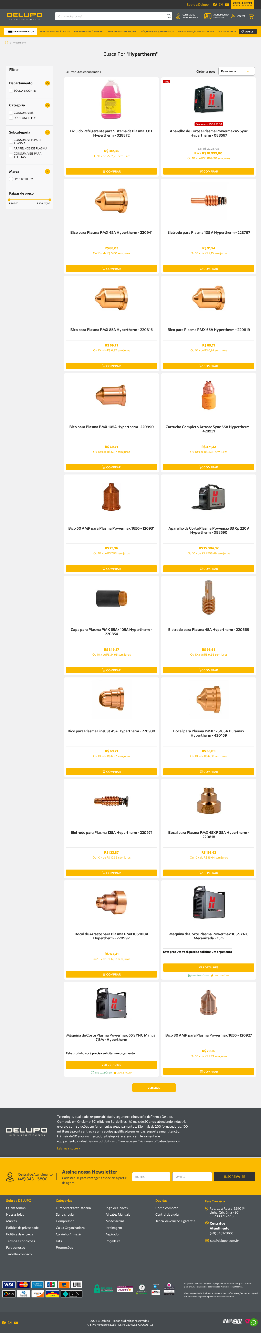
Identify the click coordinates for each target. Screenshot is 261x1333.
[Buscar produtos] (168, 16)
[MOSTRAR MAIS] (154, 1087)
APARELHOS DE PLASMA (30, 148)
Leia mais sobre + (69, 1148)
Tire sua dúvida (200, 975)
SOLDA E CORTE (25, 90)
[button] (29, 83)
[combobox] (113, 16)
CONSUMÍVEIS (23, 112)
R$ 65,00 (13, 203)
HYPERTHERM (23, 179)
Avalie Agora (222, 975)
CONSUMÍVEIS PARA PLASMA (28, 141)
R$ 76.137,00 (43, 203)
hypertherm (19, 42)
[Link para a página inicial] (5, 42)
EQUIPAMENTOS (25, 117)
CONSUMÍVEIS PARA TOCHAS (28, 155)
